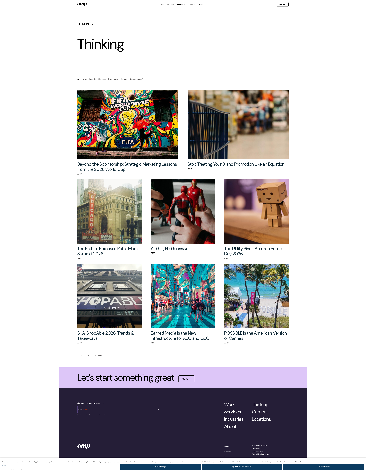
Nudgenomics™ (136, 79)
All (78, 79)
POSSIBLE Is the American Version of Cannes (255, 335)
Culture (124, 79)
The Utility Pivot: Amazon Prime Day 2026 (253, 251)
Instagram (227, 452)
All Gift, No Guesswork (171, 249)
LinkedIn (227, 446)
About (201, 4)
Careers (260, 412)
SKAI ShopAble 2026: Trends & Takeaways (105, 335)
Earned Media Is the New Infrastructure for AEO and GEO (180, 335)
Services (170, 4)
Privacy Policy (257, 448)
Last (100, 355)
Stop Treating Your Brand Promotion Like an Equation (236, 164)
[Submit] (158, 409)
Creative (102, 79)
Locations (261, 419)
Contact (282, 4)
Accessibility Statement (260, 454)
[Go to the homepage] (82, 4)
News (84, 79)
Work (162, 4)
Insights (92, 79)
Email (83, 409)
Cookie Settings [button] (257, 451)
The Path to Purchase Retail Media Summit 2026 (108, 251)
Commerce (113, 79)
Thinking (192, 4)
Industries (181, 4)
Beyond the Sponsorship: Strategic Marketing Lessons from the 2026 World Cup (127, 166)
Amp (79, 173)
